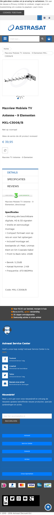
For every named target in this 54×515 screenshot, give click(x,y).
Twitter (11, 374)
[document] (27, 7)
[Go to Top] (48, 507)
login (49, 17)
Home (6, 49)
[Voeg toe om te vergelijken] (5, 150)
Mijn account (39, 17)
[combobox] (24, 39)
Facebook (12, 358)
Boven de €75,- (26, 312)
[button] (17, 98)
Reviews (13, 186)
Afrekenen (44, 17)
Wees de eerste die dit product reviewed (19, 136)
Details (12, 172)
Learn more (38, 7)
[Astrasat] (27, 22)
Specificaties (16, 179)
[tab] (20, 172)
